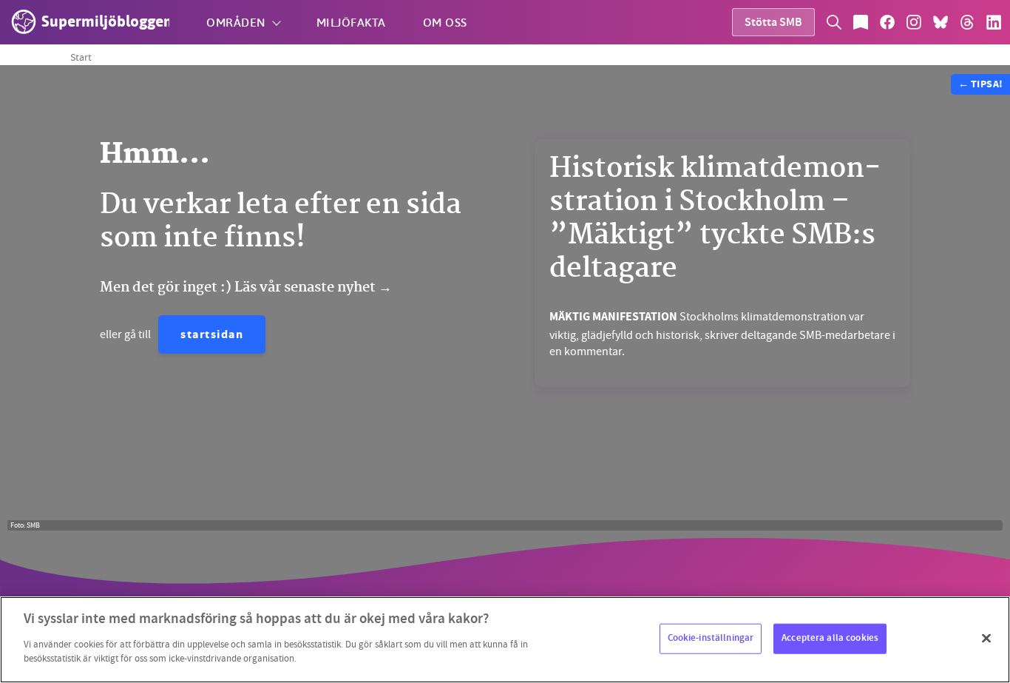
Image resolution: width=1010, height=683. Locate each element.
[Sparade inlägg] (860, 22)
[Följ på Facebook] (887, 22)
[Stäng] (986, 638)
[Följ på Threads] (967, 22)
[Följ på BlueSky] (940, 22)
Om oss (445, 22)
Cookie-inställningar (711, 637)
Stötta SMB (773, 23)
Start (81, 57)
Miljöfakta (351, 22)
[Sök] (834, 22)
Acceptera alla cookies (830, 637)
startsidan (211, 335)
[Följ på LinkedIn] (993, 22)
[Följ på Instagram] (913, 22)
